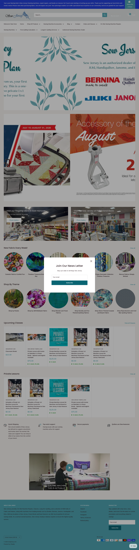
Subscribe (69, 283)
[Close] (91, 261)
